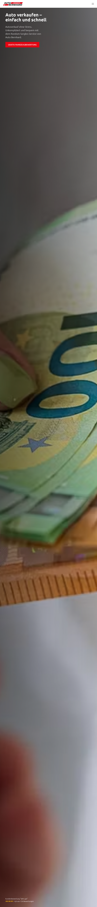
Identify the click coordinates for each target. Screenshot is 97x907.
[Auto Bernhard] (13, 4)
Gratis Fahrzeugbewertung (22, 44)
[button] (93, 4)
